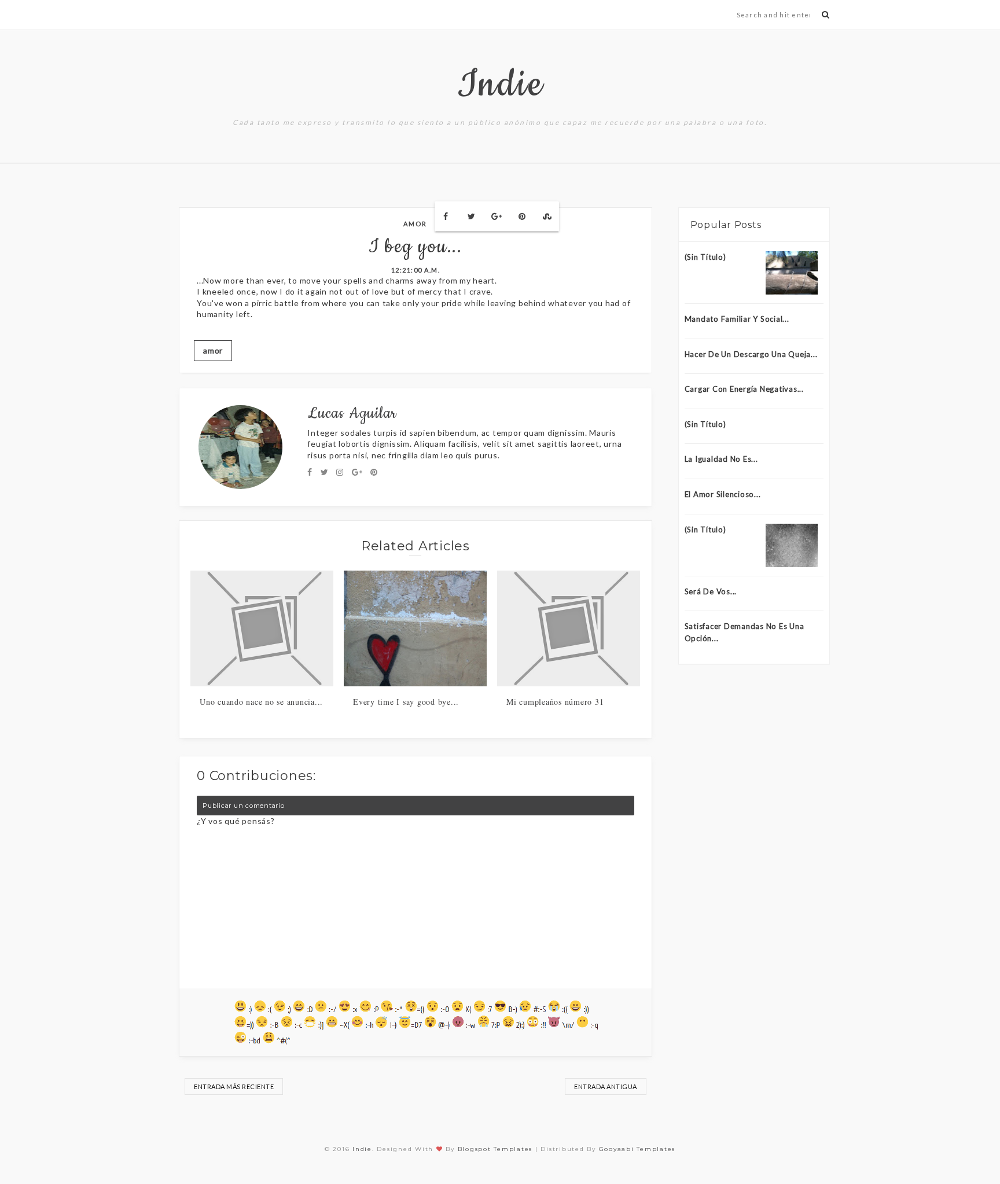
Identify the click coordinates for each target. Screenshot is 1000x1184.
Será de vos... (711, 591)
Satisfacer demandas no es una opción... (744, 632)
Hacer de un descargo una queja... (751, 354)
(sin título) (705, 257)
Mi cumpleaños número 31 (555, 701)
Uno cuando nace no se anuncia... (261, 701)
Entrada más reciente (234, 1086)
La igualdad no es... (721, 459)
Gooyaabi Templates (637, 1149)
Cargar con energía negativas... (744, 389)
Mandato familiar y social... (737, 318)
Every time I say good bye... (406, 701)
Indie (500, 85)
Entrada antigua (605, 1086)
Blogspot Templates (495, 1149)
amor (415, 223)
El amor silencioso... (723, 494)
